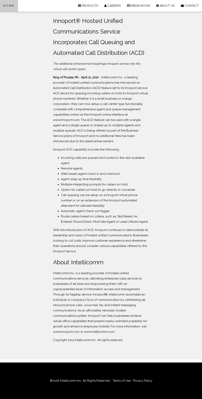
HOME (9, 5)
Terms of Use (122, 380)
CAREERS (114, 5)
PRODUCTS (89, 5)
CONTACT (191, 5)
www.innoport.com (66, 332)
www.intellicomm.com (99, 332)
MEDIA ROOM (140, 5)
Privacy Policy (142, 380)
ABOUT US (167, 5)
